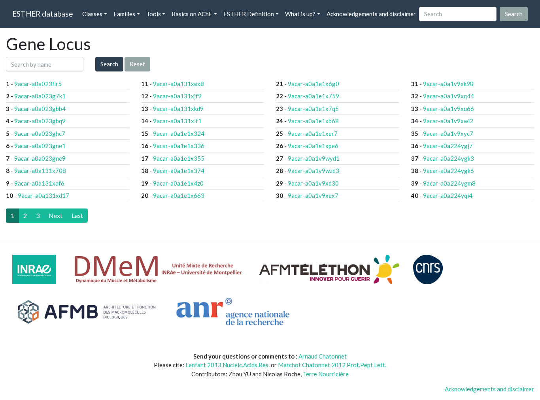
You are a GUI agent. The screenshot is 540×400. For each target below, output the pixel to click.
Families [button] (124, 13)
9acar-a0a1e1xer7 (313, 133)
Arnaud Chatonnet (322, 356)
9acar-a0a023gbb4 (40, 108)
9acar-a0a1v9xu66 (448, 108)
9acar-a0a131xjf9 (177, 96)
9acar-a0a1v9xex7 (313, 195)
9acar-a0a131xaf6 (39, 183)
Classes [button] (92, 13)
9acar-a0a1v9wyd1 (314, 158)
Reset (137, 64)
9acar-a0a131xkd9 (178, 108)
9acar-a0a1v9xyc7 (448, 133)
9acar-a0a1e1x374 (178, 170)
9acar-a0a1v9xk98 (448, 83)
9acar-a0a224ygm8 (449, 183)
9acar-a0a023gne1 (40, 145)
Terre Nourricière (326, 373)
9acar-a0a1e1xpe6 (313, 145)
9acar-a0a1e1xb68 (313, 120)
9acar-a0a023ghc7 (39, 133)
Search (109, 64)
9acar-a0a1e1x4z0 (178, 183)
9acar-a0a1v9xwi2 (448, 120)
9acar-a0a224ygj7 (448, 145)
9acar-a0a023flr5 (38, 83)
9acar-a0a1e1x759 (313, 96)
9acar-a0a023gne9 (40, 158)
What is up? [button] (300, 13)
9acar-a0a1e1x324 (178, 133)
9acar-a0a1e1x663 (178, 195)
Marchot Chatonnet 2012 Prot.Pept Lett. (332, 364)
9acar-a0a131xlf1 (177, 120)
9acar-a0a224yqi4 (447, 195)
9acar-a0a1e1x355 (178, 158)
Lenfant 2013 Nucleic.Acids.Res (226, 364)
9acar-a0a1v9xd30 (313, 183)
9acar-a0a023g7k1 (40, 96)
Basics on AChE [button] (192, 13)
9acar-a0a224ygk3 (448, 158)
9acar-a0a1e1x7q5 (313, 108)
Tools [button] (153, 13)
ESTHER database (42, 13)
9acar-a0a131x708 (40, 170)
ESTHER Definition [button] (248, 13)
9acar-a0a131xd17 (43, 195)
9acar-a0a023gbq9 (40, 120)
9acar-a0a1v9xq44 (448, 96)
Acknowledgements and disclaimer (371, 13)
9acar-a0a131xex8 (178, 83)
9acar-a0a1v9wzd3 (313, 170)
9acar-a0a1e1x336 (178, 145)
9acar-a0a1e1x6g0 (313, 83)
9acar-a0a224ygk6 (448, 170)
